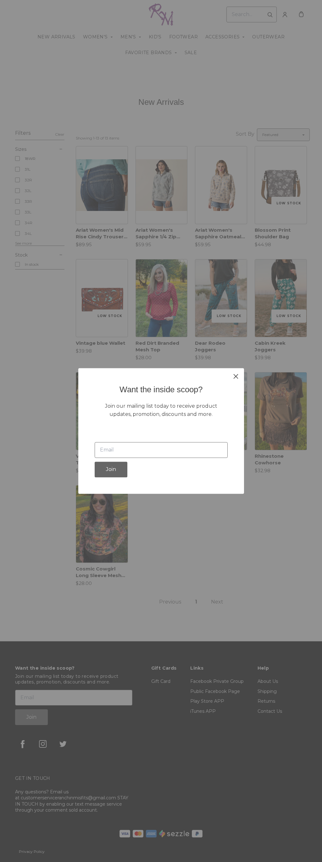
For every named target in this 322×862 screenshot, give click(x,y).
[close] (236, 376)
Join (111, 470)
